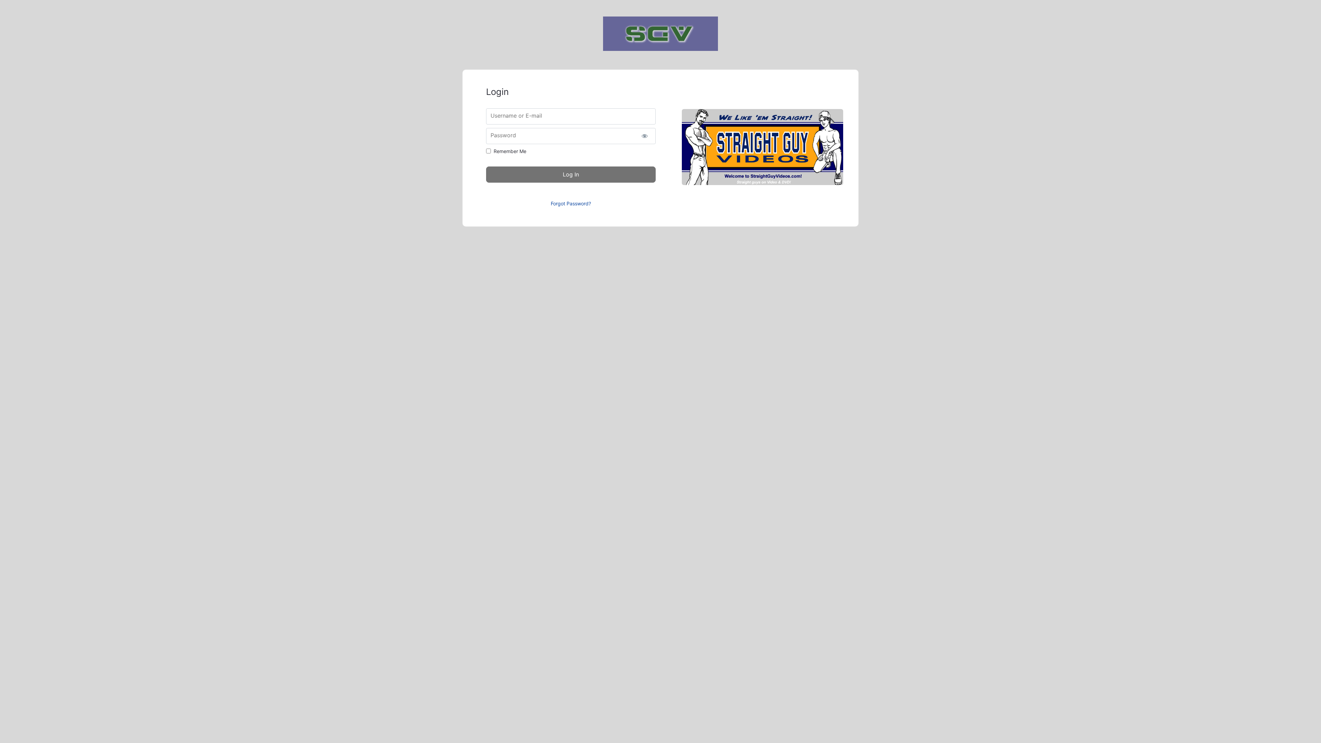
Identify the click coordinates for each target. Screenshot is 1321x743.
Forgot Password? (571, 203)
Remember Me (510, 151)
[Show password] (644, 136)
